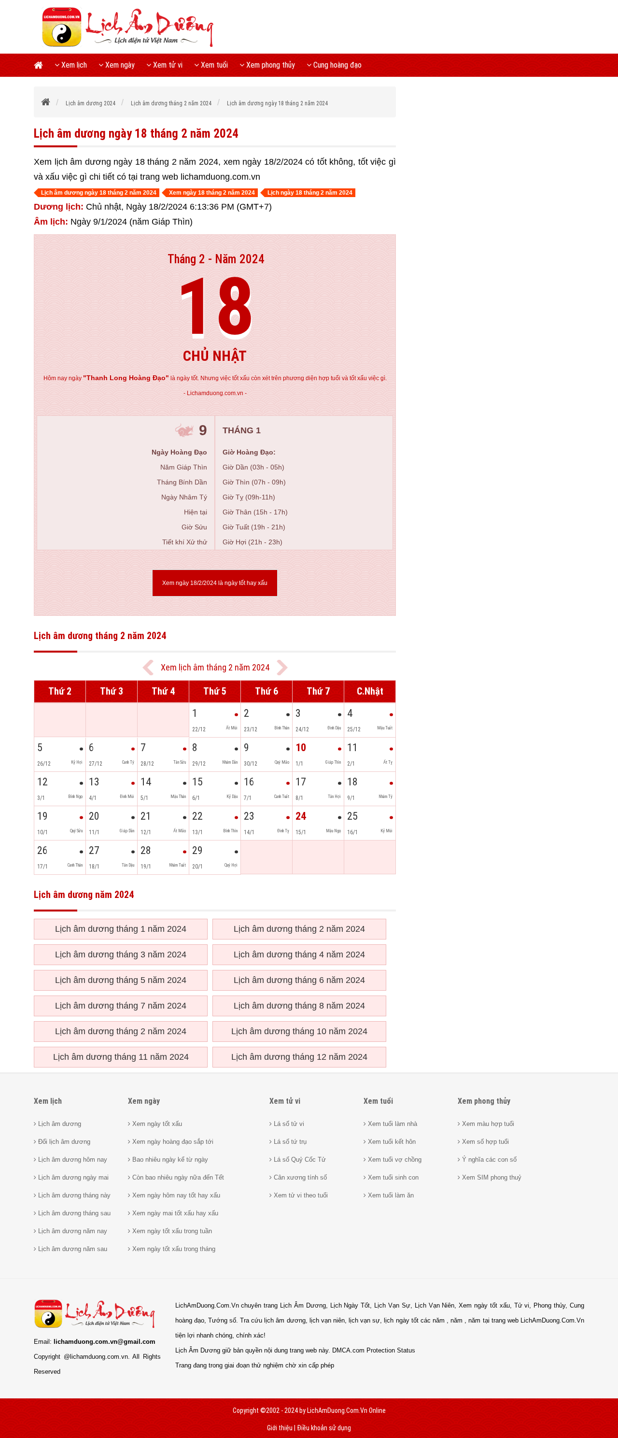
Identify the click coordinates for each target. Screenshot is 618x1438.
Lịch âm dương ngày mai (72, 1177)
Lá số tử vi (288, 1123)
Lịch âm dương (58, 1123)
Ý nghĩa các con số (488, 1159)
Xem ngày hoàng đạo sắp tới (171, 1141)
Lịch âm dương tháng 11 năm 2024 (121, 1057)
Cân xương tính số (299, 1177)
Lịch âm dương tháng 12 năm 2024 (299, 1057)
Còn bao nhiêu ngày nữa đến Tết (177, 1177)
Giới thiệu (280, 1428)
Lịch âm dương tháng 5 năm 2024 (120, 980)
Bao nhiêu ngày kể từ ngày (169, 1159)
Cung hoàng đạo (336, 65)
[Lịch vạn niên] (41, 65)
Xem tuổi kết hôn (391, 1141)
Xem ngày (119, 65)
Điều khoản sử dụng (324, 1428)
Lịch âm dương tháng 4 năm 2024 (299, 954)
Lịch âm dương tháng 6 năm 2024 (299, 980)
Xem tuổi (213, 65)
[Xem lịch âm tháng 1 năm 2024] (282, 667)
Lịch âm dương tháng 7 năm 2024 (120, 1006)
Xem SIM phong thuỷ (490, 1177)
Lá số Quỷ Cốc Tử (299, 1159)
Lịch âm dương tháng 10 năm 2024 (299, 1031)
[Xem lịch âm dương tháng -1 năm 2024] (148, 667)
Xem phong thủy (269, 65)
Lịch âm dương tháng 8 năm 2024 (299, 1006)
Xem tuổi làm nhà (391, 1123)
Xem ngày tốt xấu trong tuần (171, 1231)
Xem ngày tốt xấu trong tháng (172, 1249)
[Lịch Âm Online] (46, 103)
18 (214, 307)
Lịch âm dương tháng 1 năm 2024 (120, 929)
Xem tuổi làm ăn (390, 1195)
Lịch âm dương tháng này (73, 1195)
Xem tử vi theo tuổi (300, 1195)
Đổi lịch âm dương (63, 1141)
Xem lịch (73, 65)
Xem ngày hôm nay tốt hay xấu (175, 1195)
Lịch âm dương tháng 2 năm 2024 (299, 929)
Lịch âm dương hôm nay (71, 1159)
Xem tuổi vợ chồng (393, 1159)
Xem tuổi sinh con (392, 1177)
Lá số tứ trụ (289, 1141)
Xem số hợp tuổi (484, 1141)
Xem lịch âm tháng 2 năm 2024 (215, 667)
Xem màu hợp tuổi (487, 1123)
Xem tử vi (167, 65)
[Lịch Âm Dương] (131, 46)
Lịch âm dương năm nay (71, 1231)
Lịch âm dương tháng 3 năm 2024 (120, 954)
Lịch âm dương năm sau (71, 1249)
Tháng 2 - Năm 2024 (216, 259)
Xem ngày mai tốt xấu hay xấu (174, 1213)
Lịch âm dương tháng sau (73, 1213)
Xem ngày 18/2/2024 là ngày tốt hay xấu (214, 583)
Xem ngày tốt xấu (156, 1123)
